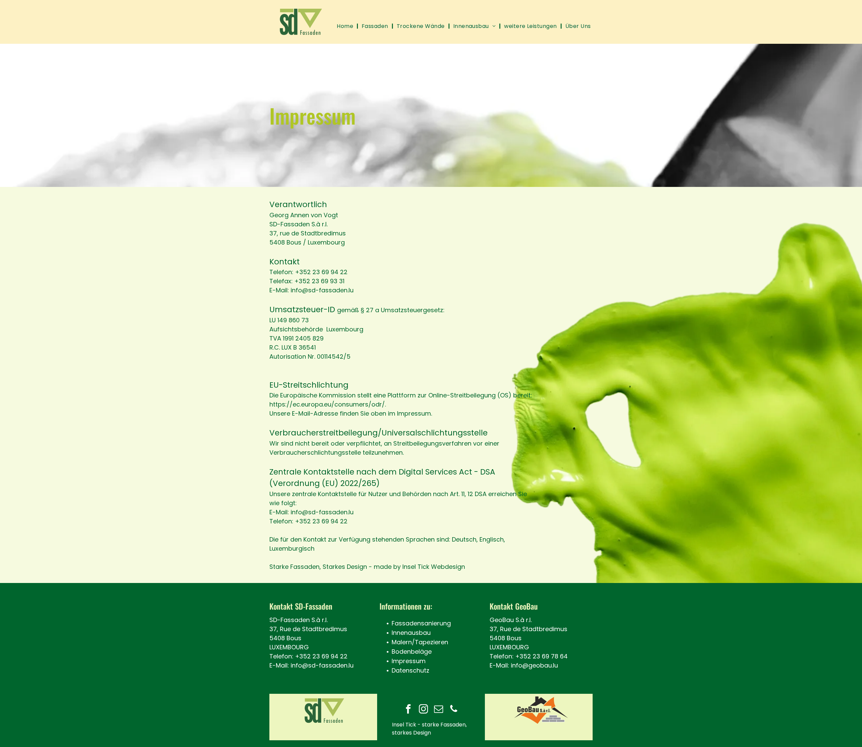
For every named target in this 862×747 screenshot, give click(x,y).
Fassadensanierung (421, 623)
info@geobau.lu (534, 665)
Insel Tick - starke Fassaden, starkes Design (429, 729)
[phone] (453, 709)
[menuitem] (345, 26)
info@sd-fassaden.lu (322, 665)
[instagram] (423, 709)
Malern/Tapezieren (420, 642)
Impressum (409, 661)
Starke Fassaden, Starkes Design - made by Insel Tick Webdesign (367, 566)
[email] (438, 709)
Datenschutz (410, 670)
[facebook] (408, 709)
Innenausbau (411, 632)
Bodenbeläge (412, 651)
